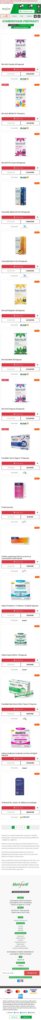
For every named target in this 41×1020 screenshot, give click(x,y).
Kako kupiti (20, 936)
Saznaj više (14, 1017)
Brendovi (14, 16)
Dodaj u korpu (19, 69)
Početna (13, 25)
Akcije (4, 16)
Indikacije (29, 16)
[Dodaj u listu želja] (37, 69)
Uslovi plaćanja (20, 938)
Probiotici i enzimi (26, 25)
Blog (21, 16)
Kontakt (20, 928)
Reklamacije (20, 944)
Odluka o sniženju (20, 946)
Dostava (20, 940)
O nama (20, 926)
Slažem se (27, 1017)
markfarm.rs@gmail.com (20, 920)
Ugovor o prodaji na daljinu (20, 948)
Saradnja (20, 930)
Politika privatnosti (20, 942)
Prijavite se (32, 973)
